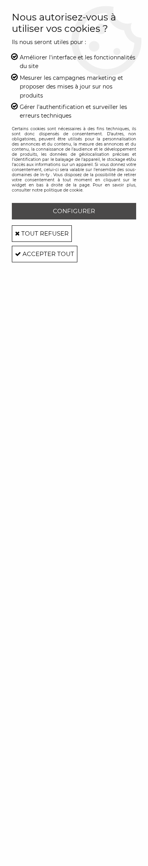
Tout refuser (44, 233)
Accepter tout (47, 254)
